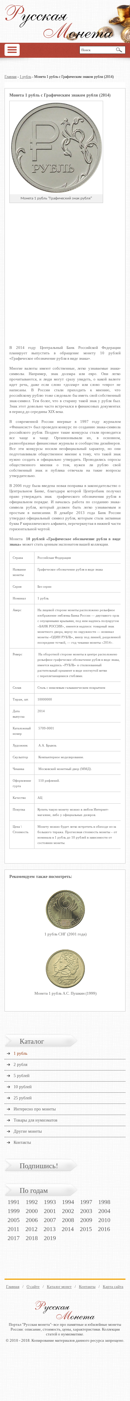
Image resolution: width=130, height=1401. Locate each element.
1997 (86, 1202)
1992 (32, 1202)
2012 (31, 1229)
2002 (68, 1211)
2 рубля (20, 1064)
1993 (50, 1202)
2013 (50, 1229)
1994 (68, 1202)
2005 (14, 1220)
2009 (86, 1220)
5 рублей (22, 1075)
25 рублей (23, 1098)
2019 (50, 1238)
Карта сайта (113, 1286)
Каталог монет (59, 1286)
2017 (14, 1238)
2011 (13, 1229)
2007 (50, 1220)
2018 (32, 1238)
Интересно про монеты (35, 1109)
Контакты (22, 1142)
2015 (86, 1229)
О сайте (33, 1286)
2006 (32, 1220)
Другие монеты (28, 1131)
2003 (86, 1211)
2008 (68, 1220)
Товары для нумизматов (35, 1120)
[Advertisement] (65, 278)
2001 (50, 1211)
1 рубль (25, 77)
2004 (104, 1211)
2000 (32, 1211)
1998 (104, 1202)
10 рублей (23, 1087)
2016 (104, 1229)
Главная (11, 77)
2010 (104, 1220)
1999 (14, 1211)
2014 (68, 1229)
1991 (14, 1202)
